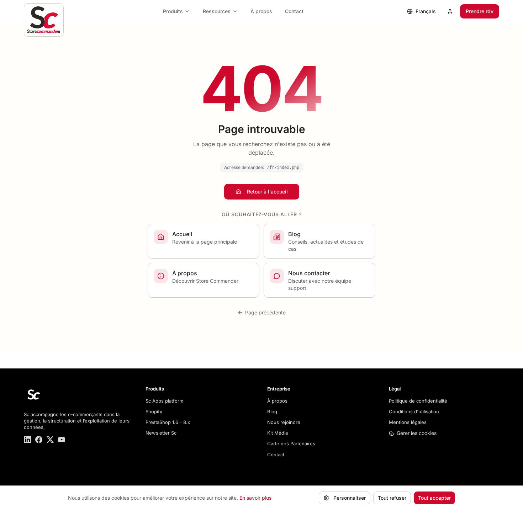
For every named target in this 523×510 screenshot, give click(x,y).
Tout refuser (392, 498)
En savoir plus (255, 498)
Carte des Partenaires (291, 443)
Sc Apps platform (164, 401)
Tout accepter (434, 498)
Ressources (217, 11)
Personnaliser (349, 498)
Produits (173, 11)
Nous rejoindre (283, 422)
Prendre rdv (479, 11)
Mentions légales (408, 422)
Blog (272, 411)
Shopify (154, 411)
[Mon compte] (450, 11)
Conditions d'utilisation (414, 411)
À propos (261, 11)
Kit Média (277, 433)
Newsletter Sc (161, 433)
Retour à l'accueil (267, 191)
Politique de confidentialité (418, 401)
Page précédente (265, 312)
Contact (294, 11)
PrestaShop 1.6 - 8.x (168, 422)
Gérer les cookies (417, 433)
